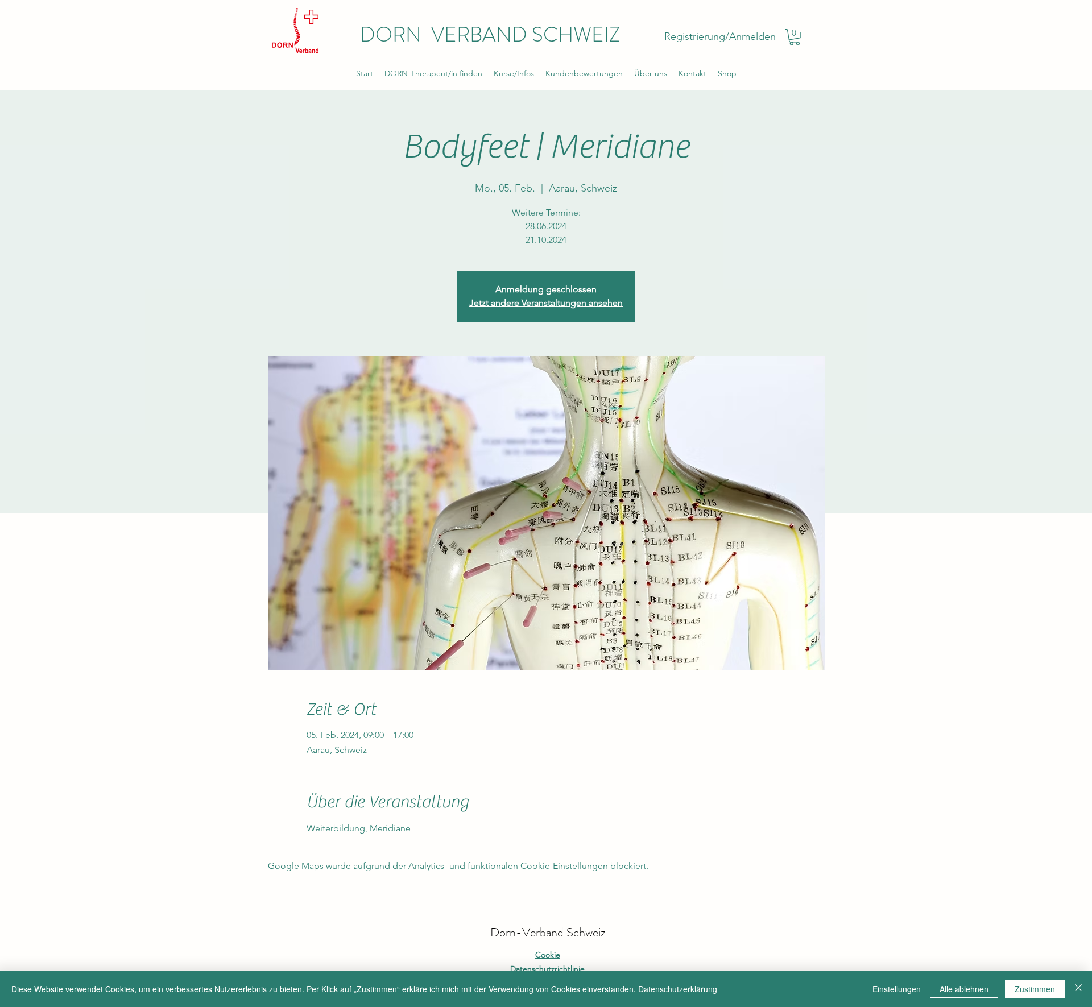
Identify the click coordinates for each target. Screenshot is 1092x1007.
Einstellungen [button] (896, 988)
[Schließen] (1078, 989)
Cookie (547, 955)
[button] (794, 37)
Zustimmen (1035, 988)
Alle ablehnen (964, 988)
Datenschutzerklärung (677, 988)
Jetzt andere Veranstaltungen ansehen (546, 302)
